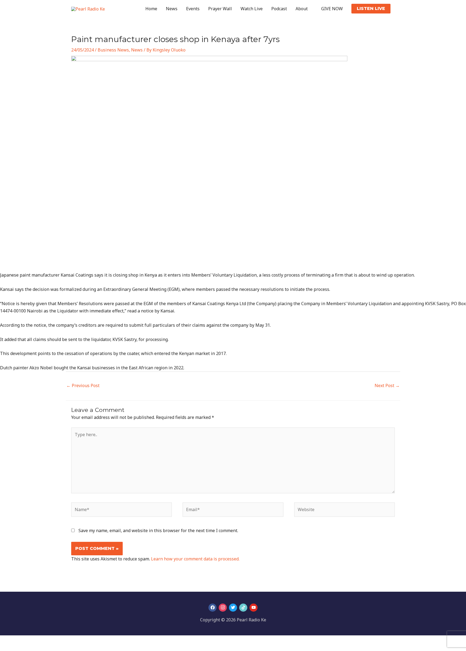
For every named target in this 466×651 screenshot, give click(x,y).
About (302, 9)
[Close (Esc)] (41, 640)
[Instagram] (223, 607)
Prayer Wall (220, 9)
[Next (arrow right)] (17, 648)
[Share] (29, 640)
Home (151, 9)
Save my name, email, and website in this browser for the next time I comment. (158, 530)
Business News (113, 50)
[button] (370, 8)
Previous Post (83, 385)
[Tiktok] (243, 607)
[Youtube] (253, 607)
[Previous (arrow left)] (5, 648)
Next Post (387, 385)
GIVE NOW (332, 9)
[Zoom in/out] (5, 640)
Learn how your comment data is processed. (195, 559)
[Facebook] (212, 607)
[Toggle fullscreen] (17, 640)
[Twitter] (233, 607)
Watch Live (252, 9)
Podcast (279, 9)
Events (193, 9)
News (171, 9)
